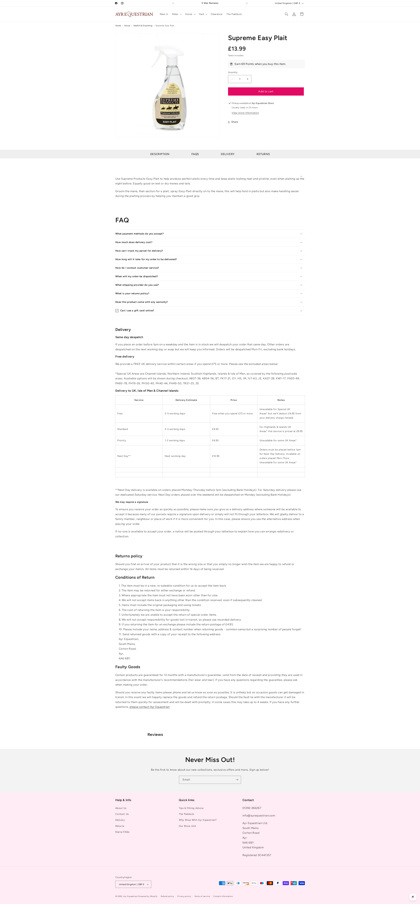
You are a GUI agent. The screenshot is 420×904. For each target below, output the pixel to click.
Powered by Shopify (147, 896)
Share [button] (234, 121)
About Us (120, 808)
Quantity (232, 72)
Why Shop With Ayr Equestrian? (197, 819)
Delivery (228, 154)
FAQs (195, 154)
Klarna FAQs (122, 831)
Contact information (223, 896)
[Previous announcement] (173, 3)
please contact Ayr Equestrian (149, 706)
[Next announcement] (247, 3)
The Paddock (186, 814)
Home (118, 25)
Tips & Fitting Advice (191, 808)
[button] (176, 14)
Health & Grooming (142, 25)
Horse (127, 25)
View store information (245, 112)
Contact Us (122, 814)
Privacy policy (184, 896)
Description (159, 154)
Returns (263, 154)
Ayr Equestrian (130, 896)
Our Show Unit (187, 826)
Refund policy (167, 896)
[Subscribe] (237, 780)
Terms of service (202, 896)
